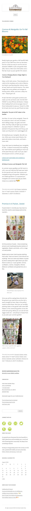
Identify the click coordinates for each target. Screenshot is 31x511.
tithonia (24, 358)
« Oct (3, 479)
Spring (7, 356)
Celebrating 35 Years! (7, 489)
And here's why (6, 404)
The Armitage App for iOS (8, 402)
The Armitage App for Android (9, 400)
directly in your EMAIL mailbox (10, 373)
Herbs (25, 354)
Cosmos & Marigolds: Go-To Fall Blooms (14, 30)
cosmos (12, 191)
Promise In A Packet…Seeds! (13, 204)
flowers (17, 191)
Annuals (17, 354)
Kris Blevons (17, 193)
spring (13, 358)
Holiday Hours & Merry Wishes (10, 493)
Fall (15, 189)
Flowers (19, 189)
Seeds (3, 356)
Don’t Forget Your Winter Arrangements (12, 495)
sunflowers (18, 358)
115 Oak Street (6, 387)
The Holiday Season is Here (9, 497)
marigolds (21, 191)
